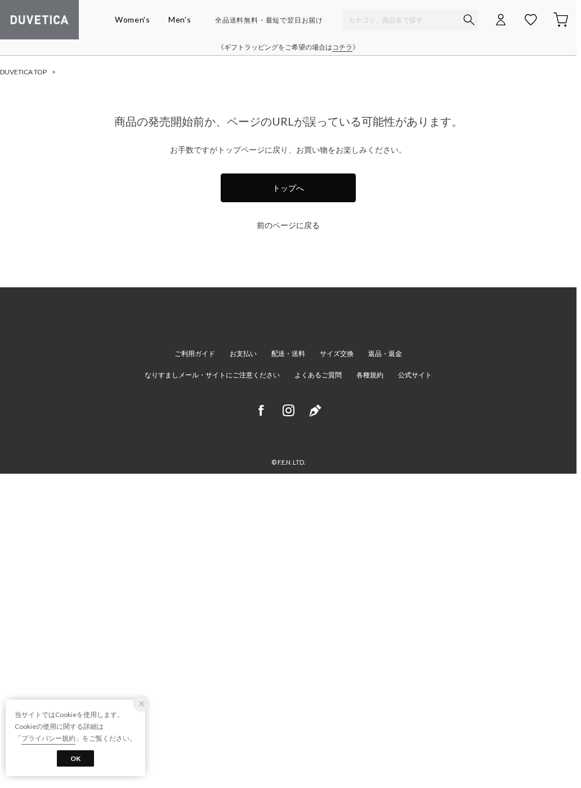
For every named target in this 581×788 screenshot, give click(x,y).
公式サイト (415, 375)
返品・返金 (385, 353)
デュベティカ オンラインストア (39, 19)
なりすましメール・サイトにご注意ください (212, 375)
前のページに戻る (288, 225)
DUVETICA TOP (23, 72)
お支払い (243, 353)
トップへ (288, 188)
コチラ (342, 47)
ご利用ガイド (195, 353)
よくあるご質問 (318, 375)
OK (75, 758)
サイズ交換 (337, 353)
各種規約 (369, 375)
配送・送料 (288, 353)
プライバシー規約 (48, 738)
